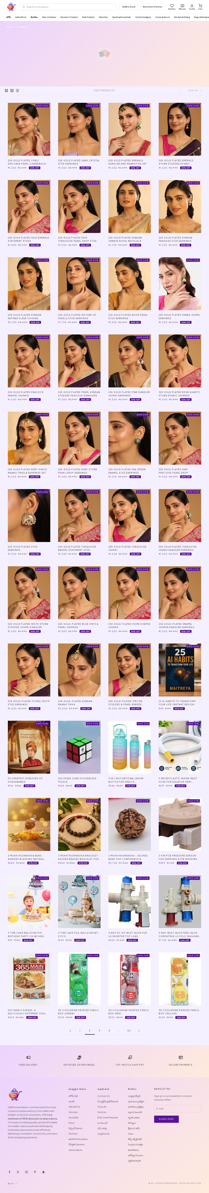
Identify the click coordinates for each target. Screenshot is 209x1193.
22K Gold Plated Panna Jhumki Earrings (179, 316)
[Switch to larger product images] (6, 90)
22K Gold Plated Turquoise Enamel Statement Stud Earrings (77, 549)
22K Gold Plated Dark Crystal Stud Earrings (79, 162)
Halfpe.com (193, 1183)
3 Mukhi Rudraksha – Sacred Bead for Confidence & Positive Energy (128, 857)
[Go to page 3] (139, 1030)
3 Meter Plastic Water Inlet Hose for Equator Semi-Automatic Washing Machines (179, 780)
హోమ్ (8, 17)
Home (10, 27)
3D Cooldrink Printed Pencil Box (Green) (78, 1012)
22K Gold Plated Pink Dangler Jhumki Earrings (129, 394)
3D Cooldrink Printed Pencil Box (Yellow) (179, 1012)
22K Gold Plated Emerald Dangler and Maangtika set (127, 162)
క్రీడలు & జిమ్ (134, 1128)
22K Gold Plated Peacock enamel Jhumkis (26, 394)
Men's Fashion (49, 17)
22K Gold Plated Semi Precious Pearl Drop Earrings (173, 471)
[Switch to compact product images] (17, 90)
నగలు (130, 1133)
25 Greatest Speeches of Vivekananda (25, 780)
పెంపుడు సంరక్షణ (135, 1144)
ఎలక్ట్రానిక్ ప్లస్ (134, 1095)
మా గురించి (73, 1117)
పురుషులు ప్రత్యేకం (136, 1101)
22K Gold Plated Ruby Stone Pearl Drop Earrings (77, 471)
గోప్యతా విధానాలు (77, 1144)
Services (73, 1112)
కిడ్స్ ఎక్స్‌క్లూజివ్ (135, 1138)
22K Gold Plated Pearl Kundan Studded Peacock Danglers (79, 394)
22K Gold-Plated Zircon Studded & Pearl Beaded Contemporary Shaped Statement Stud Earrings (126, 703)
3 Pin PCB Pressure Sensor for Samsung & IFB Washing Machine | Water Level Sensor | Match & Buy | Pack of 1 (179, 857)
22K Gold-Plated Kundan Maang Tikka (75, 703)
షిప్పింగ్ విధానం (75, 1128)
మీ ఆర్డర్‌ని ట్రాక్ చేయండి (107, 1101)
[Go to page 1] (70, 1030)
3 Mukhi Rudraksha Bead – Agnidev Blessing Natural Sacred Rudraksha (26, 857)
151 (129, 1030)
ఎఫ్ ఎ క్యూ (102, 1128)
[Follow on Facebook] (9, 1172)
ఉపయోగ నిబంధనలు (78, 1138)
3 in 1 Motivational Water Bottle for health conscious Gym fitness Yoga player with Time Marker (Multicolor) (129, 780)
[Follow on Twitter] (18, 1172)
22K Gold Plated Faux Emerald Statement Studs (28, 239)
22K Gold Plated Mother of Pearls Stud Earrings (77, 316)
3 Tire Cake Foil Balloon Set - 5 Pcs (79, 934)
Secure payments (180, 1065)
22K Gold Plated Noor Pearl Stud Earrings (128, 316)
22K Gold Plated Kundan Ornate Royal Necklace (125, 239)
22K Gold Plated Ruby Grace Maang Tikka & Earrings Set (27, 471)
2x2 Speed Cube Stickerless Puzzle (77, 780)
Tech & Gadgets (143, 17)
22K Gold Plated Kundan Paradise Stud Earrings (176, 239)
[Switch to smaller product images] (11, 90)
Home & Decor (162, 17)
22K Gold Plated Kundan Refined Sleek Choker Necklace (25, 317)
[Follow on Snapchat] (43, 1172)
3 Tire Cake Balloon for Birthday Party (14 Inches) (26, 934)
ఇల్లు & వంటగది (135, 1112)
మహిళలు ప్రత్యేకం (136, 1106)
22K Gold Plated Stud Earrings (23, 548)
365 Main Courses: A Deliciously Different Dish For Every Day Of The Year (26, 1012)
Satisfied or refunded (79, 1065)
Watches (103, 17)
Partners (73, 1133)
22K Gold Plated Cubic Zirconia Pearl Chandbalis (27, 162)
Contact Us (103, 1095)
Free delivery (28, 1065)
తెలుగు (11, 1183)
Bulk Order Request (107, 1117)
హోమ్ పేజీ (73, 1095)
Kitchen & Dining (182, 17)
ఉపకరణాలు (133, 1149)
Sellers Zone (128, 6)
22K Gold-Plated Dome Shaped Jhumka (129, 626)
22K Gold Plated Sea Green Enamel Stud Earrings (127, 471)
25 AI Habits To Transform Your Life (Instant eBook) (177, 703)
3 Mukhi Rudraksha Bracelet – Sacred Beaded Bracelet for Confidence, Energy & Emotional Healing (79, 857)
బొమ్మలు (132, 1122)
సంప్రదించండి (103, 1133)
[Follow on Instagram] (26, 1172)
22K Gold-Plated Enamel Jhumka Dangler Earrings (177, 626)
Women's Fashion (69, 17)
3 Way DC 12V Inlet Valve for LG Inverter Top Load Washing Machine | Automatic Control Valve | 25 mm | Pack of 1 (129, 935)
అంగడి (71, 1101)
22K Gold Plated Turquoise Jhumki (127, 548)
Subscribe (166, 1119)
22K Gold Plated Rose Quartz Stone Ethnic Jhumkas (179, 394)
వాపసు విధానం (75, 1149)
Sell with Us (20, 17)
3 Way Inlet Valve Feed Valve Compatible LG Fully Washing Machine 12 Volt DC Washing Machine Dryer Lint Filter (179, 935)
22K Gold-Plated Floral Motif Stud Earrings (29, 703)
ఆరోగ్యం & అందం (135, 1155)
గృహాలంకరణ (134, 1117)
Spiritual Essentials (121, 17)
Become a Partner (152, 6)
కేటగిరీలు (34, 17)
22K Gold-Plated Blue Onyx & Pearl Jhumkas (78, 626)
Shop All (101, 1106)
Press (71, 1122)
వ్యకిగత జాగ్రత (134, 1160)
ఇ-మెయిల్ (102, 1122)
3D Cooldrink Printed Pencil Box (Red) (128, 1012)
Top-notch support (130, 1065)
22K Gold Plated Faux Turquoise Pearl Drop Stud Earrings (77, 240)
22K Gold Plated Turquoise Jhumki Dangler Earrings (178, 548)
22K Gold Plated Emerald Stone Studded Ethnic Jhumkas (176, 162)
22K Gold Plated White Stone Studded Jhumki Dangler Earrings (28, 626)
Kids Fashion (88, 17)
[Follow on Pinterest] (35, 1172)
